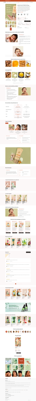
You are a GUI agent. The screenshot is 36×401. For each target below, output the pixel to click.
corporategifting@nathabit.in (11, 395)
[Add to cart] (15, 181)
